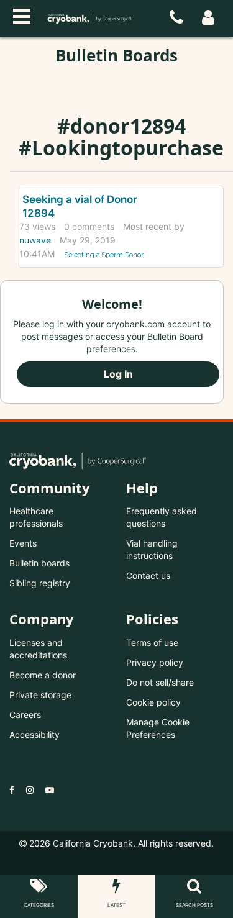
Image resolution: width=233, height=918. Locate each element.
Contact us (148, 575)
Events (23, 543)
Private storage (40, 694)
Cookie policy (153, 702)
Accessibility (34, 734)
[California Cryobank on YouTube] (49, 789)
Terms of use (152, 642)
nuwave (35, 240)
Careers (25, 714)
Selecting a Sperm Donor (104, 254)
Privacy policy (154, 662)
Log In (118, 374)
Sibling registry (39, 583)
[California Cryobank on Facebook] (11, 789)
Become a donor (42, 675)
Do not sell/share (160, 682)
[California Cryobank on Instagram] (30, 789)
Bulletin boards (39, 563)
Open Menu (21, 14)
